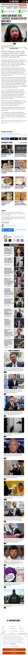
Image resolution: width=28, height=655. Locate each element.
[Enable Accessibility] (27, 1)
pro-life (24, 134)
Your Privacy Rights (14, 646)
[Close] (25, 636)
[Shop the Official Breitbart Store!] (19, 237)
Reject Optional (14, 649)
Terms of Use (12, 626)
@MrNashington (11, 122)
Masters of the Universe (18, 134)
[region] (14, 644)
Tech (5, 133)
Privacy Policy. (13, 643)
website (5, 89)
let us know (17, 213)
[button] (2, 1)
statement (8, 64)
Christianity (17, 133)
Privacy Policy (13, 628)
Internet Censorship (5, 134)
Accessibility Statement (3, 632)
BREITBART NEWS (14, 620)
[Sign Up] (22, 4)
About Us (3, 628)
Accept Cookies (14, 653)
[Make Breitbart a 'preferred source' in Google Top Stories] (7, 46)
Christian (13, 133)
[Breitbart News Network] (5, 237)
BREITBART (15, 1)
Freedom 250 (9, 8)
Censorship (8, 133)
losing (22, 102)
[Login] (24, 1)
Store (20, 626)
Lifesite (11, 134)
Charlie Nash (5, 43)
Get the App (21, 631)
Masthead (3, 626)
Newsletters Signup (22, 633)
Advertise (12, 633)
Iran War (16, 8)
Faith (2, 133)
